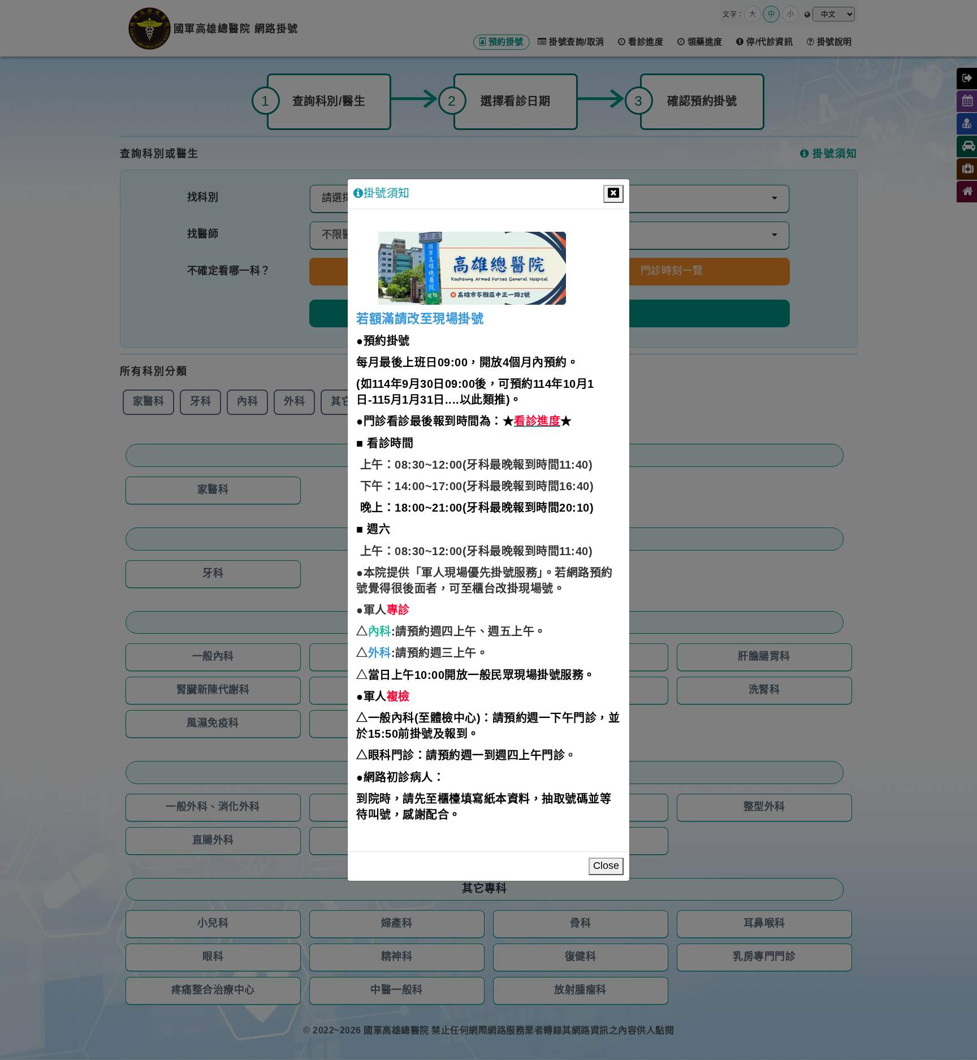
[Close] (613, 194)
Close (606, 866)
